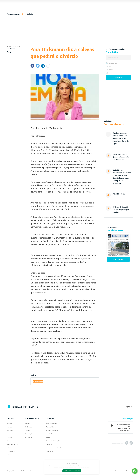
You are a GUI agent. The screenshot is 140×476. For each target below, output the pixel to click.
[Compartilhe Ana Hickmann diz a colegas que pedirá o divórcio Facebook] (32, 66)
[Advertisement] (70, 28)
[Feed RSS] (131, 443)
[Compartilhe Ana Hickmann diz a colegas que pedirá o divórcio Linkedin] (43, 66)
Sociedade (29, 14)
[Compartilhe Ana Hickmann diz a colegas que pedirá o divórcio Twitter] (38, 66)
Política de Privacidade (83, 467)
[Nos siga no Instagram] (126, 443)
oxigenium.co (129, 471)
